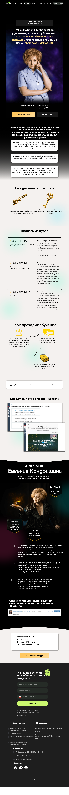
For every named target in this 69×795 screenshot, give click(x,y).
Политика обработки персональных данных (18, 729)
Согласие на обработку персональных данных (18, 743)
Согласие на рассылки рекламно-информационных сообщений (22, 737)
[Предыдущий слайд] (2, 612)
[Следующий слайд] (66, 612)
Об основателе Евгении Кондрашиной (48, 728)
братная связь (58, 3)
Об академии (47, 3)
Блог (41, 3)
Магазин (19, 3)
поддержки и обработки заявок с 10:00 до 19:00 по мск (48, 736)
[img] (15, 768)
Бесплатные (35, 3)
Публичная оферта (17, 733)
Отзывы (38, 732)
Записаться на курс (23, 114)
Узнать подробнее (47, 114)
